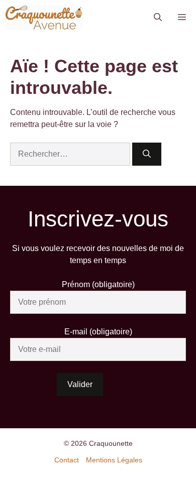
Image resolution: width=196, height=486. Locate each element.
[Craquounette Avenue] (44, 17)
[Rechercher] (146, 154)
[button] (158, 17)
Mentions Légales (114, 460)
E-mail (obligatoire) (98, 331)
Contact (66, 460)
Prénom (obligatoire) (98, 284)
